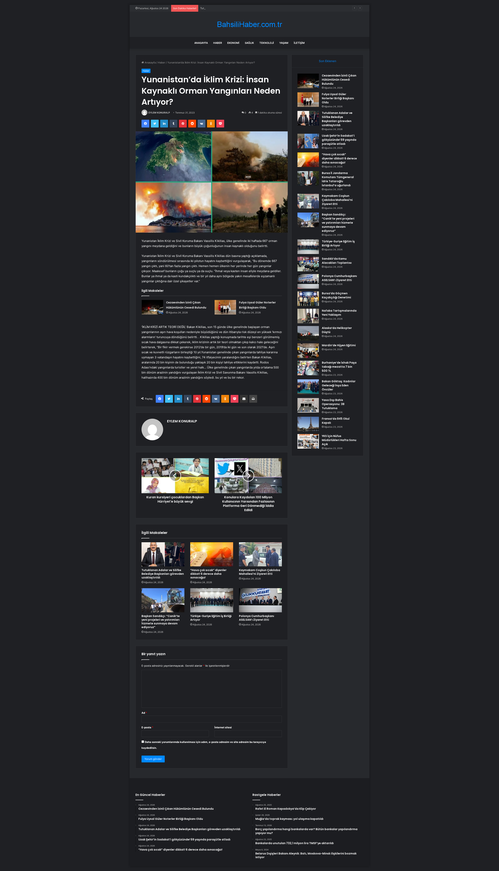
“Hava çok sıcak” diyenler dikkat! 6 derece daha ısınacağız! (208, 573)
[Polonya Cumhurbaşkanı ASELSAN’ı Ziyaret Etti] (260, 600)
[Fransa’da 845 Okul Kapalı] (308, 424)
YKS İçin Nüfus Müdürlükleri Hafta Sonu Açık (339, 440)
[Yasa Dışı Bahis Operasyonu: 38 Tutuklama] (308, 405)
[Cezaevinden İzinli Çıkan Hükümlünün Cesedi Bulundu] (152, 307)
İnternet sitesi (223, 727)
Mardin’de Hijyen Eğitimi (339, 345)
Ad (144, 712)
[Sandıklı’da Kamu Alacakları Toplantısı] (308, 264)
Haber (217, 42)
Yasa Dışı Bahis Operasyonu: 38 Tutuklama (333, 404)
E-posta (147, 727)
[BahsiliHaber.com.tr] (249, 24)
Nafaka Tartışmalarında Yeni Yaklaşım (339, 313)
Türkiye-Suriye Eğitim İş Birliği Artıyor (211, 618)
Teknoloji (266, 42)
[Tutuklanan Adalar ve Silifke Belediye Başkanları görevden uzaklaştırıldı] (163, 554)
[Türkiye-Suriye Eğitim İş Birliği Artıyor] (211, 600)
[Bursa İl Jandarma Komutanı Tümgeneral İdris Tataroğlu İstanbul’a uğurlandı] (308, 178)
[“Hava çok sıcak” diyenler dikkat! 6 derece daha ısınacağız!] (211, 554)
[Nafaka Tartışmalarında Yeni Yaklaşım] (308, 316)
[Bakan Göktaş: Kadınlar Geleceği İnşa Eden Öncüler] (308, 386)
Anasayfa (201, 42)
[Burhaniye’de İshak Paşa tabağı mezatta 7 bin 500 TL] (308, 368)
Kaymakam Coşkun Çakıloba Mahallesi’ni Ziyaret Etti (259, 572)
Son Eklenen (327, 61)
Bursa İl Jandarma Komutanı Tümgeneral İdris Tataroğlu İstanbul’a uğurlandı (338, 179)
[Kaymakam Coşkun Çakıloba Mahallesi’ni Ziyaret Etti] (260, 554)
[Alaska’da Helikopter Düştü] (308, 333)
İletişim (299, 42)
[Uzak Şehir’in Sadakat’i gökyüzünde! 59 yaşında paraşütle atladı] (308, 141)
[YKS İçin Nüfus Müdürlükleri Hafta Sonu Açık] (308, 441)
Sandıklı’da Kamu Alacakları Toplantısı (337, 261)
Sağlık (249, 42)
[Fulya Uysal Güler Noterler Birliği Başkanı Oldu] (225, 307)
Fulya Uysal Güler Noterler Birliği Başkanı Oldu (338, 98)
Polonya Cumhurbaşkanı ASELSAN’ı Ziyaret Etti (256, 618)
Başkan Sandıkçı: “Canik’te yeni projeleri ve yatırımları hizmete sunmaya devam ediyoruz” (161, 621)
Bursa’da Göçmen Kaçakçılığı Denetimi (336, 295)
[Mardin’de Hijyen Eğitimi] (308, 350)
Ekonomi (233, 42)
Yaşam (283, 42)
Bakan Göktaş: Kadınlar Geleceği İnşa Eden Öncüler (339, 385)
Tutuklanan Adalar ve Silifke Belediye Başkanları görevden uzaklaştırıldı (243, 8)
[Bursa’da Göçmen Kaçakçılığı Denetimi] (308, 298)
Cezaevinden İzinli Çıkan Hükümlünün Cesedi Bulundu (339, 80)
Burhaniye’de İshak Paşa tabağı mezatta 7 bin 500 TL (339, 367)
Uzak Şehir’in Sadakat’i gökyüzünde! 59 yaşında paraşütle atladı (339, 140)
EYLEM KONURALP (159, 112)
